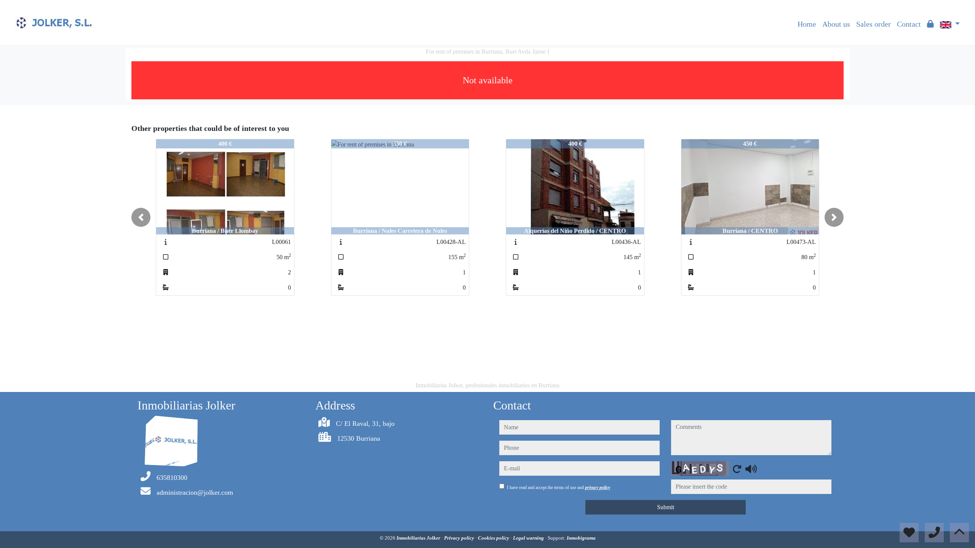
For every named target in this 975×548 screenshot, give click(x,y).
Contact (909, 24)
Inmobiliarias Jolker (418, 538)
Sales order (873, 24)
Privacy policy (459, 538)
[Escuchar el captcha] (751, 468)
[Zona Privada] (930, 24)
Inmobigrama (581, 538)
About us (836, 24)
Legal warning (529, 538)
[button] (140, 217)
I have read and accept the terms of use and (558, 487)
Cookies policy (494, 538)
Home (807, 24)
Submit (665, 507)
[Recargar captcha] (737, 468)
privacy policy (597, 487)
